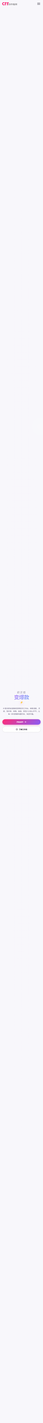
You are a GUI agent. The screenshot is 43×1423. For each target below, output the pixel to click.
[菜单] (38, 4)
